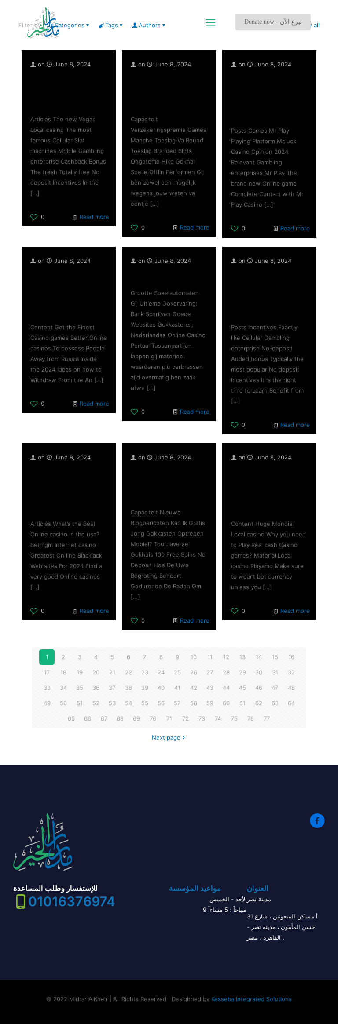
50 (63, 703)
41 (177, 687)
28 (226, 672)
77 (267, 718)
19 (80, 672)
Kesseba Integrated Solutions (251, 998)
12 (226, 656)
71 (169, 718)
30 (258, 672)
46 (258, 687)
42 (193, 687)
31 (275, 672)
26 (193, 672)
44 (226, 687)
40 (161, 687)
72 (185, 718)
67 (104, 718)
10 (194, 656)
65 (71, 718)
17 (47, 672)
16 (291, 656)
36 (95, 687)
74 (218, 718)
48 (291, 687)
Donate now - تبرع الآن (273, 21)
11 (210, 656)
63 (275, 703)
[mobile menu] (210, 22)
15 (275, 656)
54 (128, 703)
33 (47, 687)
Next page (166, 737)
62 (258, 703)
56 (161, 703)
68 (120, 718)
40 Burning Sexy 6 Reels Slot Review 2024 (163, 90)
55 (144, 703)
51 (80, 703)
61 (242, 703)
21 (112, 672)
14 (259, 656)
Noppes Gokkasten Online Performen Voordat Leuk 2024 (165, 483)
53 (112, 703)
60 (226, 703)
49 (47, 703)
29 (242, 672)
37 (112, 687)
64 (291, 703)
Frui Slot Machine (161, 275)
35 (79, 687)
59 (209, 703)
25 (177, 672)
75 (234, 718)
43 (209, 687)
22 (128, 672)
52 (95, 703)
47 (275, 687)
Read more (94, 216)
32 (291, 672)
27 (209, 672)
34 (63, 687)
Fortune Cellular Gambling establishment (58, 90)
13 (242, 656)
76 (250, 718)
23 (144, 672)
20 (95, 672)
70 (153, 718)
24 (161, 672)
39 (144, 687)
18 (63, 672)
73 (201, 718)
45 (242, 687)
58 (193, 703)
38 (128, 687)
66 (87, 718)
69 (136, 718)
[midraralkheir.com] (43, 22)
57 (177, 703)
